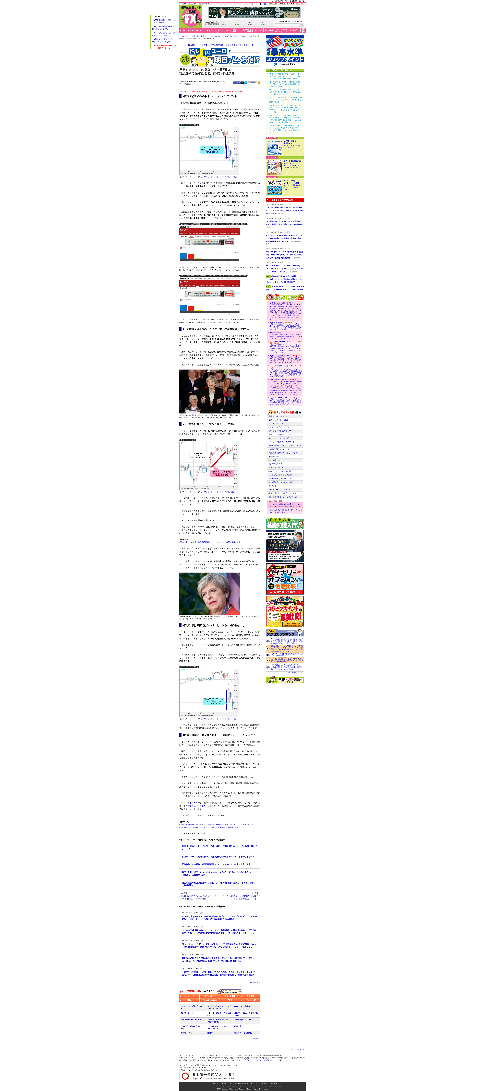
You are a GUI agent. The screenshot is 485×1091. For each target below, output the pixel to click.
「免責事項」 (238, 1060)
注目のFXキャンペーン (278, 416)
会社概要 (223, 1083)
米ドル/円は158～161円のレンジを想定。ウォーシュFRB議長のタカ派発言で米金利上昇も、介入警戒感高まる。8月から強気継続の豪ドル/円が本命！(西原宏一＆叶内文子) (287, 666)
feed (259, 82)
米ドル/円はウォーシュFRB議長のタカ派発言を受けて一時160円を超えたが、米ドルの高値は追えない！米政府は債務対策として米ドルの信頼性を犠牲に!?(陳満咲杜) (287, 648)
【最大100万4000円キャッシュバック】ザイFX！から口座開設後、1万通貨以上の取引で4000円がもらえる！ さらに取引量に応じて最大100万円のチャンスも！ (285, 326)
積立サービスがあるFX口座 (280, 471)
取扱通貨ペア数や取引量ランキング (283, 453)
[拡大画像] (209, 244)
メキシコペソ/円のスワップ (280, 431)
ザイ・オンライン (257, 1086)
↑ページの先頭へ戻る (298, 1050)
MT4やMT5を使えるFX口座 (280, 479)
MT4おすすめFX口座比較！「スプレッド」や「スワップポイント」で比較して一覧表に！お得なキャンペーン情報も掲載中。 (285, 76)
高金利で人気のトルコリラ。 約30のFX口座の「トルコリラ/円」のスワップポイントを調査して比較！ (285, 100)
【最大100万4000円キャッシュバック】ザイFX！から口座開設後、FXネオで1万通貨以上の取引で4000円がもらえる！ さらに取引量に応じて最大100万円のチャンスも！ (285, 359)
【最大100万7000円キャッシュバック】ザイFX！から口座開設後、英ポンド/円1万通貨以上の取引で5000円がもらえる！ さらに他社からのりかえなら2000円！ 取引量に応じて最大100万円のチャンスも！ (285, 346)
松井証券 (237, 1026)
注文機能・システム (277, 468)
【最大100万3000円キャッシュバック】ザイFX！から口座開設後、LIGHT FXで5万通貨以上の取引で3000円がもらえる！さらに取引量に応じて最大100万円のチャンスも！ (285, 401)
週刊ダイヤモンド (245, 1086)
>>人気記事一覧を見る (296, 673)
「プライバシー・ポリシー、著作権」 (257, 1060)
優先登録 (253, 83)
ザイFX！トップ (184, 36)
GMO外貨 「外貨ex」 (243, 1006)
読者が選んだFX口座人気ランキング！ (284, 493)
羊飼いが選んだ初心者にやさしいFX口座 (285, 446)
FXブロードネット (188, 1033)
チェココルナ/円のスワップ (280, 435)
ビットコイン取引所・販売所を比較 (283, 497)
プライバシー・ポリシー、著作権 (238, 1083)
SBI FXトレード (187, 1013)
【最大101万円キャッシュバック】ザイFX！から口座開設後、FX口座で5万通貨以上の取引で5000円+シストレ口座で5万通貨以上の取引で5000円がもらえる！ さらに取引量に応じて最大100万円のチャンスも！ (286, 371)
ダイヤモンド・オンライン (230, 1086)
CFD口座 (272, 486)
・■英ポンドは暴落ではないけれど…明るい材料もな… (164, 40)
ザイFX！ (279, 1086)
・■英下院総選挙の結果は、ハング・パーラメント (164, 21)
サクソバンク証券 (197, 806)
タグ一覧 (264, 1083)
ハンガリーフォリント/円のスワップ (283, 438)
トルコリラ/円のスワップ (279, 427)
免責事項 (215, 1083)
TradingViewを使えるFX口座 (280, 475)
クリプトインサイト (269, 1086)
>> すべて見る (255, 1039)
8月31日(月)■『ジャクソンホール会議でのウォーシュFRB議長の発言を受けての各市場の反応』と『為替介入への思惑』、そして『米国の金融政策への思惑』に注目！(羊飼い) (287, 640)
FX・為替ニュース (276, 460)
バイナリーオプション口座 (279, 490)
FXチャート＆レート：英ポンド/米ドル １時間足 (220, 177)
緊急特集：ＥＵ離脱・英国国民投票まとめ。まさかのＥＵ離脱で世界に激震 (210, 542)
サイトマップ (255, 1083)
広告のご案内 (273, 1083)
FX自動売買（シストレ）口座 (281, 482)
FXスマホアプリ (275, 464)
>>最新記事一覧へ (254, 982)
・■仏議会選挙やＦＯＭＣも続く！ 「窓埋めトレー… (164, 46)
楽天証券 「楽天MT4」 (243, 1033)
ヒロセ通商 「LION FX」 (244, 1020)
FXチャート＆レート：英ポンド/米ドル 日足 (219, 492)
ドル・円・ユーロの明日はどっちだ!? (226, 36)
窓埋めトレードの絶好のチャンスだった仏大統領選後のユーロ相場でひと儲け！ (212, 827)
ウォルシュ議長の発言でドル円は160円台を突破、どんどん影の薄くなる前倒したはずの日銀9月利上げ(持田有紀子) (287, 660)
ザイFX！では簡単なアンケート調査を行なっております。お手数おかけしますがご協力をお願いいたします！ (285, 92)
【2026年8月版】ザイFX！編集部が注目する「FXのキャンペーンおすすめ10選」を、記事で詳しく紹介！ (285, 84)
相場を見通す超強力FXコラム (202, 36)
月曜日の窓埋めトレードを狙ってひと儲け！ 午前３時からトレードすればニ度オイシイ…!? (216, 824)
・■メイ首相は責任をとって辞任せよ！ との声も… (164, 34)
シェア (237, 83)
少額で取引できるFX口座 (279, 449)
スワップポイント (276, 424)
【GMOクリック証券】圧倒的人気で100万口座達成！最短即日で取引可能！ (221, 45)
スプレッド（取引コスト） (279, 420)
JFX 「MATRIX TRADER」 (191, 1020)
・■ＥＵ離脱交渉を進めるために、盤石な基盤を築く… (164, 28)
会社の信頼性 (274, 457)
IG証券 (210, 1033)
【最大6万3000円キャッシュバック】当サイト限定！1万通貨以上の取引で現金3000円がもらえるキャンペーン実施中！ (286, 335)
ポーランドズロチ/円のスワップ (281, 442)
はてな (245, 82)
